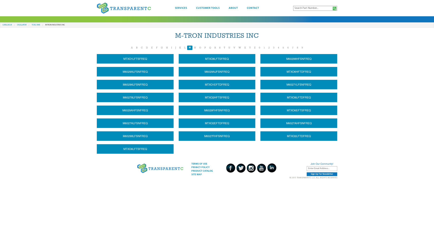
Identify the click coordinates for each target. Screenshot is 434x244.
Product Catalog (202, 171)
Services (181, 8)
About (233, 8)
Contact (253, 8)
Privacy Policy (200, 167)
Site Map (196, 174)
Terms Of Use (199, 164)
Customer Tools (208, 8)
